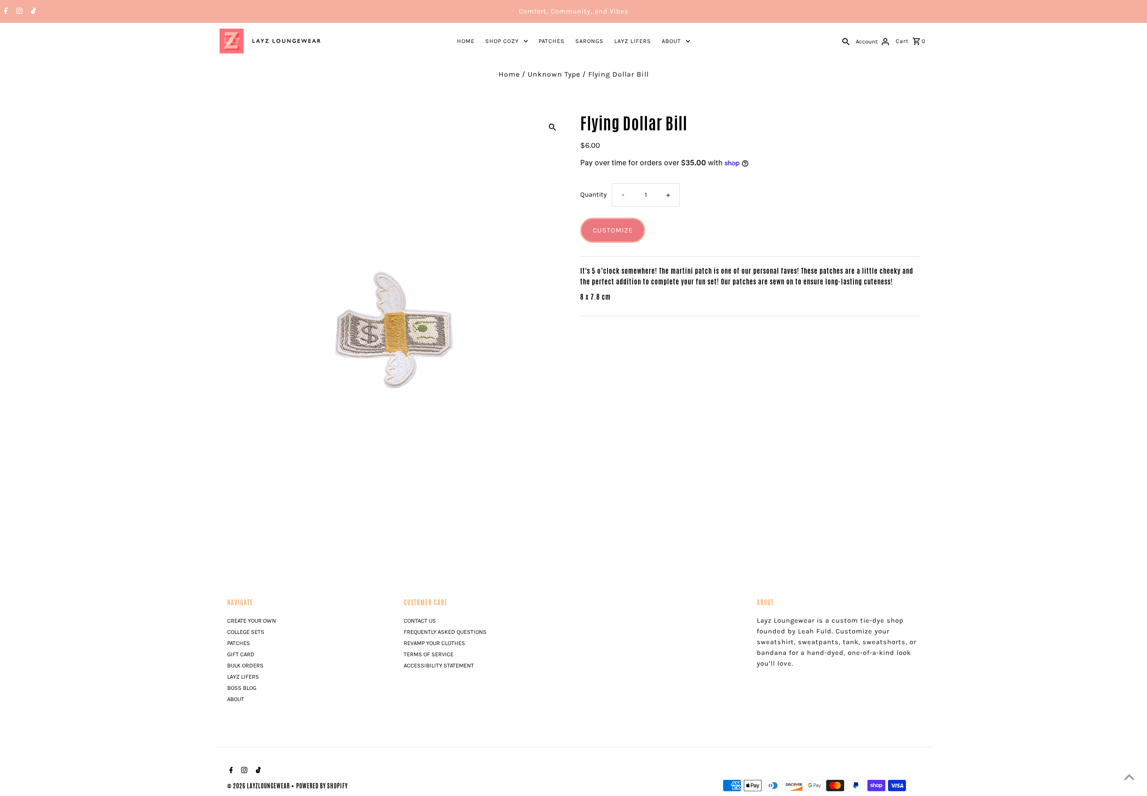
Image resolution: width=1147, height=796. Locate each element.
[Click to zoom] (552, 126)
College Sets (245, 631)
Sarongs (589, 41)
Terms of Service (428, 654)
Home (465, 41)
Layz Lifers (632, 41)
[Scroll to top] (1129, 778)
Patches (552, 41)
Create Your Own (251, 620)
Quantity (593, 194)
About (671, 41)
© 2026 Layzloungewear (259, 786)
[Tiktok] (32, 12)
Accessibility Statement (439, 665)
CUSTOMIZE (613, 230)
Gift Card (240, 654)
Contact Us (420, 620)
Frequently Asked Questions (445, 631)
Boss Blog (241, 687)
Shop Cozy (502, 41)
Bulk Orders (245, 665)
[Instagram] (18, 12)
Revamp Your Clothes (434, 643)
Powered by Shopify (322, 786)
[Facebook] (5, 12)
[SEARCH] (846, 40)
